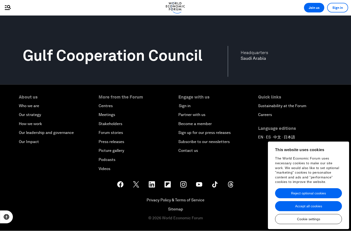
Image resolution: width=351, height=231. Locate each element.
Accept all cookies (308, 206)
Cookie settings (308, 219)
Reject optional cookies (308, 193)
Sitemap (175, 209)
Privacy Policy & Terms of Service (175, 200)
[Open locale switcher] (6, 217)
